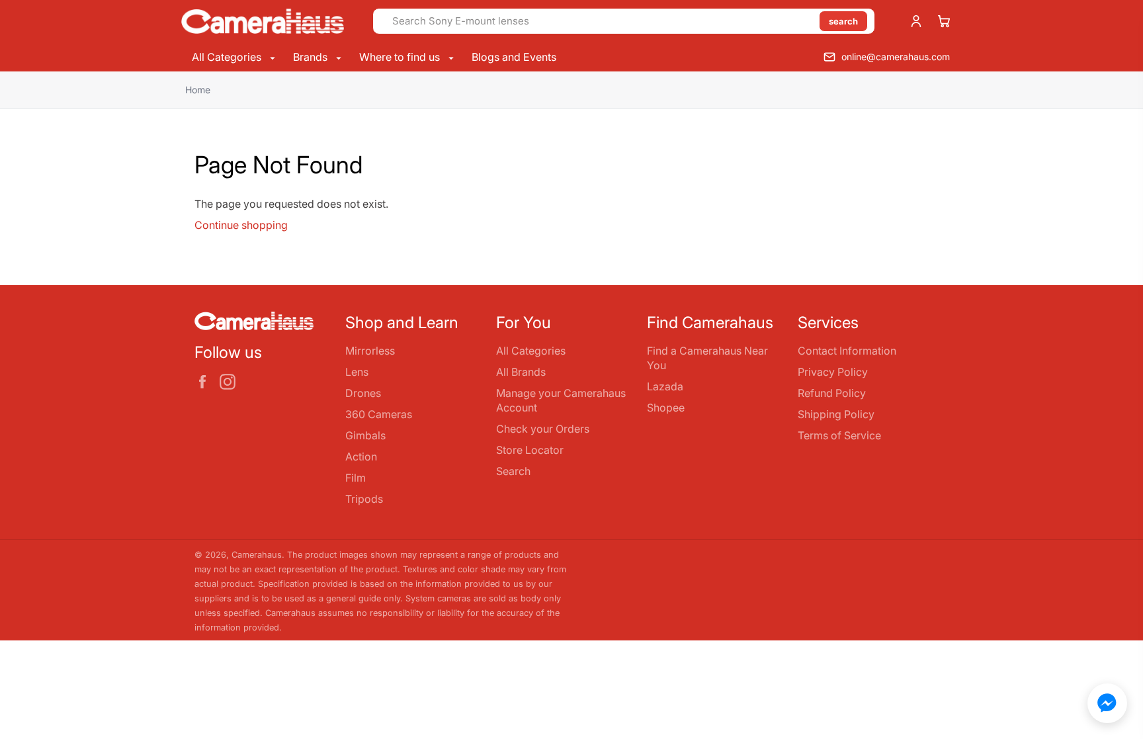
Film (355, 477)
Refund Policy (832, 393)
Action (361, 456)
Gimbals (365, 435)
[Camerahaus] (262, 21)
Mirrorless (370, 350)
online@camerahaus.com (895, 56)
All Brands (521, 371)
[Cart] (943, 21)
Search (513, 471)
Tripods (364, 498)
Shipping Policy (836, 414)
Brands (311, 57)
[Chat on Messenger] (1107, 703)
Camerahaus (257, 555)
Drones (363, 393)
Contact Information (847, 350)
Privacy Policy (833, 371)
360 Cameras (378, 414)
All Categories (228, 57)
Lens (356, 371)
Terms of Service (839, 435)
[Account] (916, 21)
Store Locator (530, 449)
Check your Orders (542, 428)
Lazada (665, 386)
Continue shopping (241, 225)
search (843, 21)
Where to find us (401, 57)
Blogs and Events (514, 57)
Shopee (666, 407)
